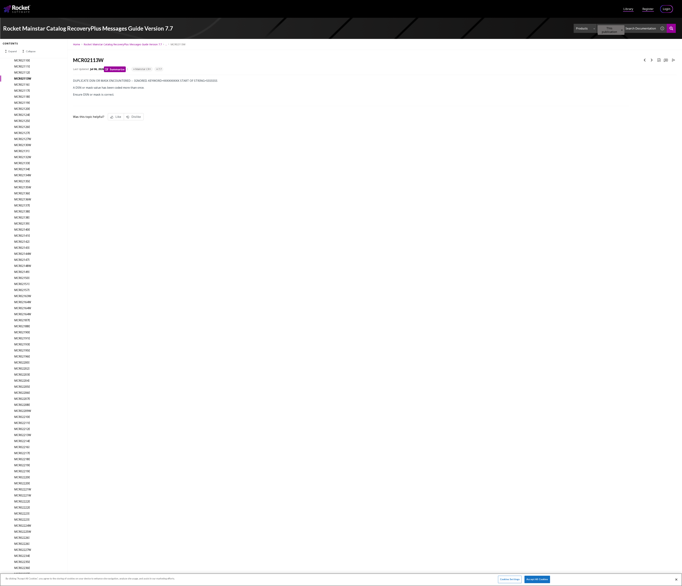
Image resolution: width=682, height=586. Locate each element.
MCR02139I (21, 223)
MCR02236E (22, 568)
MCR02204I (21, 381)
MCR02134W (22, 175)
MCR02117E (22, 91)
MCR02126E (22, 127)
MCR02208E (22, 405)
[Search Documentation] (671, 28)
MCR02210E (22, 417)
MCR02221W (22, 489)
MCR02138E (22, 211)
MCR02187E (22, 320)
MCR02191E (22, 338)
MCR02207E (22, 399)
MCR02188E (22, 326)
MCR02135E (22, 181)
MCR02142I (21, 242)
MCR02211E (22, 423)
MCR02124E (22, 115)
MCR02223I (21, 513)
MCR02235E (22, 562)
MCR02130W (22, 145)
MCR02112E (22, 72)
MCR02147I (21, 260)
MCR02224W (22, 526)
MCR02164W (22, 302)
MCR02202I (21, 368)
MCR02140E (22, 230)
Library (628, 9)
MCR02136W (22, 199)
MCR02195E (22, 350)
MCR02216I (21, 447)
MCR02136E (22, 193)
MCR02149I (21, 272)
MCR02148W (22, 266)
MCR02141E (22, 236)
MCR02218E (22, 459)
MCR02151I (21, 284)
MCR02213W (22, 435)
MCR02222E (22, 501)
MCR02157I (21, 290)
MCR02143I (21, 248)
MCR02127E (22, 133)
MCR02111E (22, 66)
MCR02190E (22, 332)
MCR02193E (22, 344)
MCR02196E (22, 356)
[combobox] (627, 28)
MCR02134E (22, 169)
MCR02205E (22, 387)
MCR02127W (22, 139)
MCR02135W (22, 187)
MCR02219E (22, 465)
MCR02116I (21, 85)
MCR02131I (21, 151)
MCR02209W (22, 411)
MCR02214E (22, 441)
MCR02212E (22, 429)
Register (648, 9)
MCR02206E (22, 393)
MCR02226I (21, 538)
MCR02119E (22, 103)
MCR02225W (22, 532)
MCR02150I (21, 278)
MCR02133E (22, 163)
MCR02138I (21, 217)
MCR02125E (22, 121)
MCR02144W (22, 254)
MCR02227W (22, 550)
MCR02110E (22, 60)
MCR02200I (21, 362)
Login (666, 9)
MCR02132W (22, 157)
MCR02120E (22, 109)
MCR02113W (22, 78)
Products (582, 28)
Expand (13, 51)
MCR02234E (22, 556)
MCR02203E (22, 375)
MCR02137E (22, 205)
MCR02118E (22, 97)
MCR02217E (22, 453)
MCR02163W (22, 296)
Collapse (31, 51)
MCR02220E (22, 477)
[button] (622, 30)
